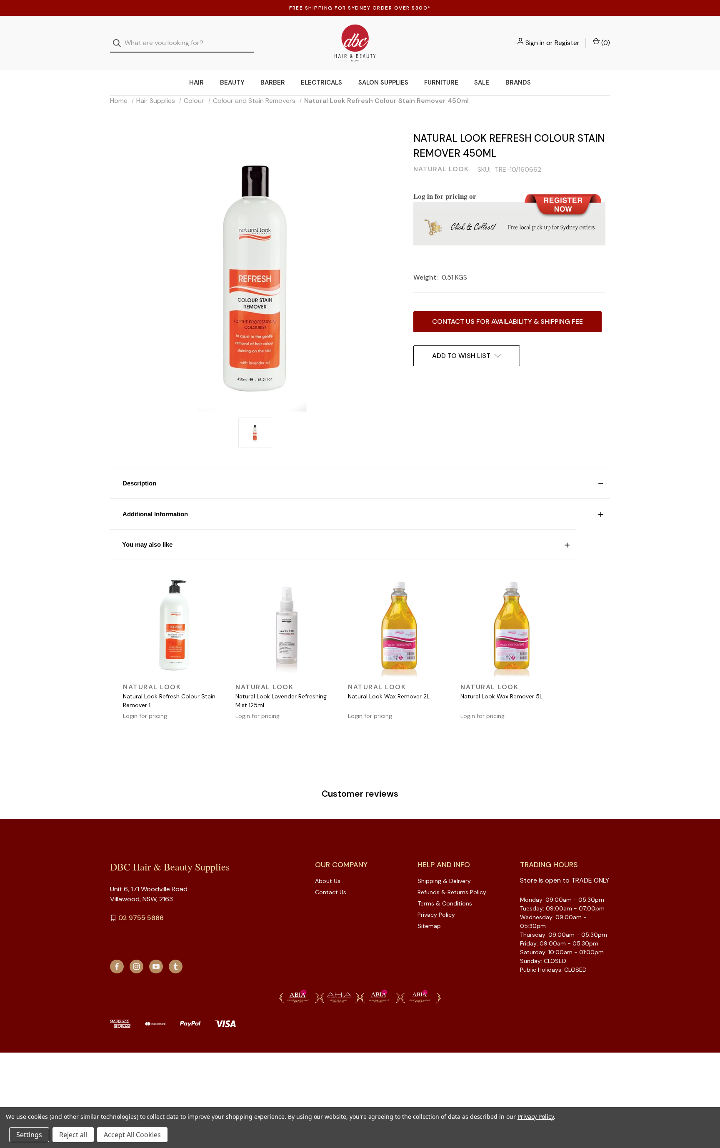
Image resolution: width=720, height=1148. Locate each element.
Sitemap (429, 926)
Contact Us (330, 892)
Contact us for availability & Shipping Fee (507, 321)
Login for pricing (145, 716)
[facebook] (116, 966)
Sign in (535, 42)
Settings (29, 1134)
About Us (327, 881)
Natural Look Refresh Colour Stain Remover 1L (169, 701)
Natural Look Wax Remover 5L (501, 696)
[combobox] (182, 43)
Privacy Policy (436, 914)
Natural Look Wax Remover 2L (389, 696)
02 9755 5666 (141, 917)
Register (567, 42)
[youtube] (156, 966)
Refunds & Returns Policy (452, 892)
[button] (360, 483)
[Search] (119, 43)
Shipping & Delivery (444, 881)
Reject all (73, 1134)
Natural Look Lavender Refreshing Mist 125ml (281, 701)
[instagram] (136, 966)
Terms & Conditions (445, 903)
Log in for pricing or (444, 196)
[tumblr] (175, 966)
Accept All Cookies (132, 1134)
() (605, 42)
